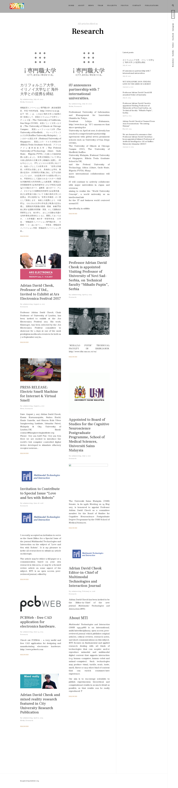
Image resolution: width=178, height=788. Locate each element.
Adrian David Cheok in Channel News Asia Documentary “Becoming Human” (139, 123)
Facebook (173, 36)
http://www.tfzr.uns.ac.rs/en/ (83, 351)
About (81, 5)
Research (29, 102)
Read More (24, 236)
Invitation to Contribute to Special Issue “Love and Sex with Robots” (40, 493)
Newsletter (173, 62)
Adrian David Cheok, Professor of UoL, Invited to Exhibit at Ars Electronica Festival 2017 (40, 292)
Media (22, 102)
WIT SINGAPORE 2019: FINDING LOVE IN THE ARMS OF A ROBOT (137, 83)
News (91, 5)
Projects (112, 5)
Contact (136, 5)
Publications (151, 5)
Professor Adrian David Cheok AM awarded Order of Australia (137, 93)
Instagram (173, 27)
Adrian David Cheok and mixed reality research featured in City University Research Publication (40, 703)
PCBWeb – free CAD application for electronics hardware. (38, 622)
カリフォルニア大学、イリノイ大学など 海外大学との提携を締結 (39, 89)
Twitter (173, 45)
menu (173, 5)
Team (100, 5)
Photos (124, 5)
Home (71, 5)
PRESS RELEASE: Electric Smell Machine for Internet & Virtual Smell (39, 394)
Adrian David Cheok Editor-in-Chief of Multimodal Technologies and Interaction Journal (85, 577)
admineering (28, 99)
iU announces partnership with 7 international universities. (84, 92)
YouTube (173, 53)
